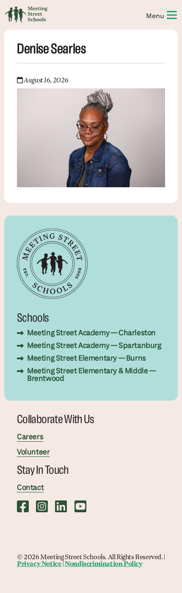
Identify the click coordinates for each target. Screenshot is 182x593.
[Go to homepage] (26, 14)
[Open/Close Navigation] (172, 14)
